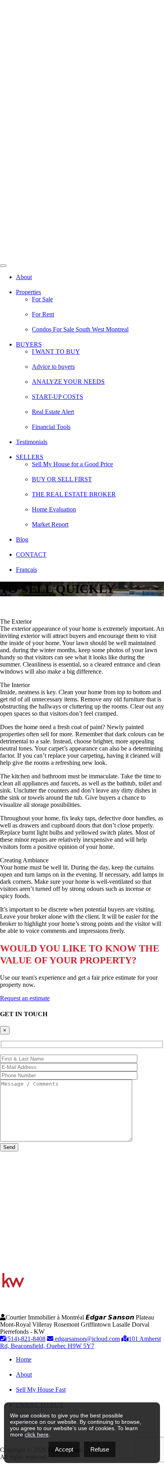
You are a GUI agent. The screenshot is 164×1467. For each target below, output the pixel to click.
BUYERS (29, 344)
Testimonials (31, 442)
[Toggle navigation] (3, 265)
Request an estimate (25, 998)
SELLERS (29, 457)
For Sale (42, 299)
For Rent (43, 314)
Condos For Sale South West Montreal (80, 329)
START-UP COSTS (57, 396)
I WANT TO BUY (56, 351)
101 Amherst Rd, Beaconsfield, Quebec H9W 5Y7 (80, 1342)
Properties (28, 292)
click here (37, 1434)
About (24, 277)
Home (23, 1359)
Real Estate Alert (53, 411)
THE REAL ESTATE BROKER (74, 494)
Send (9, 1147)
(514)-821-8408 (25, 1338)
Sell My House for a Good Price (72, 464)
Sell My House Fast (41, 1389)
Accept (64, 1449)
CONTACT (31, 554)
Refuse (99, 1449)
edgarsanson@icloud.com (86, 1338)
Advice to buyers (53, 366)
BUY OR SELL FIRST (62, 479)
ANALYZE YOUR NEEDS (68, 381)
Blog (22, 539)
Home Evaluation (54, 509)
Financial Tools (51, 426)
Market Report (50, 524)
